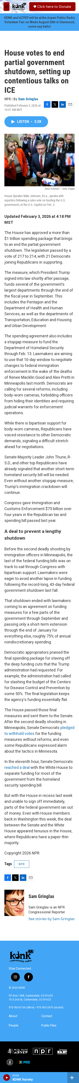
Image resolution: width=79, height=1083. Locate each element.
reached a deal (17, 767)
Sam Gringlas (28, 99)
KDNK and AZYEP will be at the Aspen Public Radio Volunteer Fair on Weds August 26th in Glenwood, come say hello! (39, 22)
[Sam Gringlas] (14, 903)
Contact (46, 1016)
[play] (6, 1077)
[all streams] (73, 1077)
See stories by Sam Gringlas (52, 918)
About (13, 1016)
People (13, 1025)
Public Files (48, 1025)
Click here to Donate (54, 7)
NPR (22, 864)
